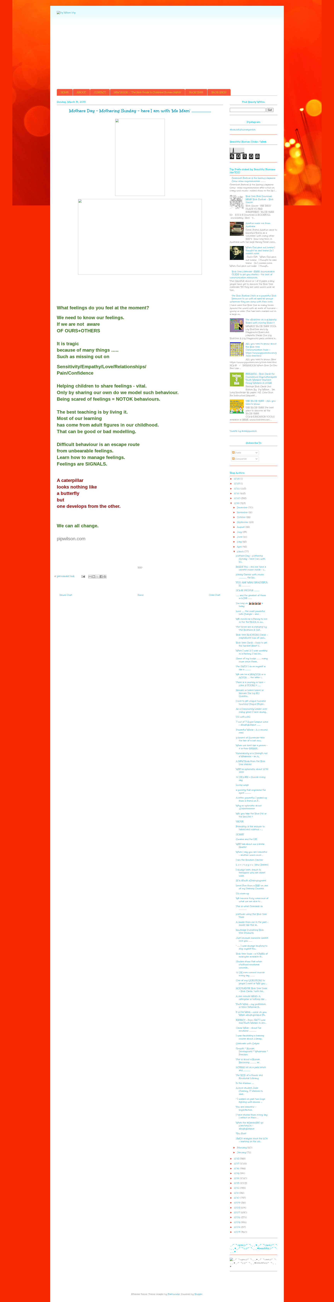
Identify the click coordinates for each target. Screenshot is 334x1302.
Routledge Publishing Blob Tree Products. (250, 932)
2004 (237, 1227)
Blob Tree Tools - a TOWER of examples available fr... (252, 955)
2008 (237, 1207)
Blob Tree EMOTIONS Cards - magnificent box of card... (252, 636)
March (241, 551)
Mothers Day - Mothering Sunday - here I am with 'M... (250, 558)
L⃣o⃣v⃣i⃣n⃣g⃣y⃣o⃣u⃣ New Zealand (252, 864)
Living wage (242, 785)
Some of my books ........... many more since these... (252, 660)
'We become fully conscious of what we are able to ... (252, 900)
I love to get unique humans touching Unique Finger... (251, 703)
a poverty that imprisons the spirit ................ (251, 792)
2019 (237, 503)
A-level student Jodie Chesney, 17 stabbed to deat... (249, 1091)
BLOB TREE (196, 92)
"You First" (241, 1133)
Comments (240, 458)
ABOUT (81, 92)
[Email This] (90, 576)
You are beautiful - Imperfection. (246, 1108)
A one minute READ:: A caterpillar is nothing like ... (251, 998)
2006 (237, 1217)
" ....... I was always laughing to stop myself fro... (251, 947)
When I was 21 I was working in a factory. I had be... (251, 652)
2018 (237, 1158)
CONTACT (100, 92)
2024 (237, 478)
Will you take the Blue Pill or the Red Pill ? (251, 815)
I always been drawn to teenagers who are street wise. (250, 872)
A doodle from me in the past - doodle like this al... (252, 924)
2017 (237, 1163)
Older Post (214, 595)
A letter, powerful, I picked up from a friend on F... (251, 799)
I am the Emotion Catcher (249, 859)
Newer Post (66, 595)
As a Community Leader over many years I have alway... (251, 710)
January (242, 1152)
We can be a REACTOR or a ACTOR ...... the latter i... (250, 676)
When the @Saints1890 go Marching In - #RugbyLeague (249, 1125)
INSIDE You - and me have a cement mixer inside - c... (251, 568)
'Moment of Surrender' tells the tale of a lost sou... (250, 739)
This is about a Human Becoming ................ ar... (248, 1061)
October (241, 517)
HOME (65, 92)
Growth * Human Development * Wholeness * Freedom (252, 1051)
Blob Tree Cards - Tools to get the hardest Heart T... (251, 644)
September (243, 522)
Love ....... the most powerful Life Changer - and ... (250, 613)
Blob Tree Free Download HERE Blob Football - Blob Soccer (260, 199)
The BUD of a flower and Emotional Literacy (249, 1077)
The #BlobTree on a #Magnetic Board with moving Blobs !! (261, 321)
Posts (237, 452)
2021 (237, 493)
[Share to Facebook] (101, 576)
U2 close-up (242, 893)
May (239, 541)
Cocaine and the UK (246, 839)
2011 (236, 1193)
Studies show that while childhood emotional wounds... (249, 964)
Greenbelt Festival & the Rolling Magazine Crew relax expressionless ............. (253, 180)
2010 (237, 1197)
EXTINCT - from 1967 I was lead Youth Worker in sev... (251, 1022)
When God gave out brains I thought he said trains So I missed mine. (260, 250)
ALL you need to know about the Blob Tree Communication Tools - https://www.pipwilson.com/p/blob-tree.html (261, 349)
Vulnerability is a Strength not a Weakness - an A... (252, 755)
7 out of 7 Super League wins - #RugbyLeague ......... (252, 723)
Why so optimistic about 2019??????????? (249, 807)
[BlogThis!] (94, 576)
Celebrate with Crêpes (247, 1043)
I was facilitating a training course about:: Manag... (250, 1037)
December (242, 507)
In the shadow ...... (245, 1083)
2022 (237, 488)
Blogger (198, 1294)
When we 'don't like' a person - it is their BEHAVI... (252, 747)
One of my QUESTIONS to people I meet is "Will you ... (251, 982)
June (240, 536)
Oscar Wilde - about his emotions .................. (248, 1029)
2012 (237, 1188)
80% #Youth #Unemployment (251, 880)
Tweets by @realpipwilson (243, 431)
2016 (237, 1168)
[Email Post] (83, 576)
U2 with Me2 (243, 716)
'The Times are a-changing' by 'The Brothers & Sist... (251, 628)
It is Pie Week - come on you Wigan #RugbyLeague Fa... (251, 1014)
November (243, 512)
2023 (237, 483)
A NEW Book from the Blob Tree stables (250, 763)
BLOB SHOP (219, 92)
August (241, 527)
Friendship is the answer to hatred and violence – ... (250, 828)
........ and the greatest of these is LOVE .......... (251, 597)
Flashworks (174, 1294)
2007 (237, 1212)
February (242, 1147)
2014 (237, 1178)
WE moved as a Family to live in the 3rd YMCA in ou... (251, 620)
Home (141, 595)
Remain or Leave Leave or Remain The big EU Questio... (250, 693)
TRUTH (239, 821)
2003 (237, 1232)
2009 (237, 1202)
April (240, 546)
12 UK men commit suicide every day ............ (250, 974)
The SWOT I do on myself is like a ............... (251, 668)
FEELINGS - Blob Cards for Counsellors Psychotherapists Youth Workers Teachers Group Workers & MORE (261, 378)
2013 (237, 1183)
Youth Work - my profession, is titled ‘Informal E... (251, 1006)
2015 (237, 1173)
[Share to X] (97, 576)
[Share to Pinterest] (105, 576)
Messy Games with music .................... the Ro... (250, 576)
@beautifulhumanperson (243, 129)
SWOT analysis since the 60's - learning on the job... (252, 1140)
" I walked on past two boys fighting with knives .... (250, 1101)
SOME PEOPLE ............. (247, 590)
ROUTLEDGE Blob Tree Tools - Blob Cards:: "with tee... (251, 990)
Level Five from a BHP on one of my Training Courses (252, 887)
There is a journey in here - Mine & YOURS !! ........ (250, 684)
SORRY (240, 834)
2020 (237, 498)
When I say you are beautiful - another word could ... (251, 854)
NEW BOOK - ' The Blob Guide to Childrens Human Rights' (147, 92)
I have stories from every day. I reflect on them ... (252, 1116)
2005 (237, 1222)
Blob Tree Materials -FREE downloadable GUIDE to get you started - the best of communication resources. (252, 274)
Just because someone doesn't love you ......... (252, 939)
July (240, 532)
